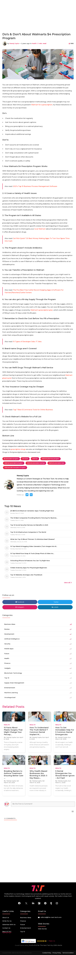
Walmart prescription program (14, 463)
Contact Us (6, 928)
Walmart (35, 458)
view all (67, 583)
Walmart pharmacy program (50, 458)
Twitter (55, 602)
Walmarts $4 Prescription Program (15, 467)
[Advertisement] (38, 22)
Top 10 (22, 931)
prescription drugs (18, 449)
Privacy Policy (57, 953)
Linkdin (55, 607)
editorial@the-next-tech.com (51, 917)
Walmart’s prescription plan (42, 310)
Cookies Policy (46, 953)
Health (34, 43)
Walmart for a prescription (41, 105)
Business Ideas (25, 917)
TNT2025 (25, 458)
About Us (5, 917)
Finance (23, 921)
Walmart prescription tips (56, 463)
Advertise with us (8, 924)
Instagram (20, 607)
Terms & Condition (68, 953)
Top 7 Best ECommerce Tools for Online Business (33, 410)
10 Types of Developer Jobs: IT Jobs (27, 342)
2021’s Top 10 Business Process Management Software (35, 186)
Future (22, 924)
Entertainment (25, 928)
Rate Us (52, 941)
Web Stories (42, 929)
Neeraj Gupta (14, 43)
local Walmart (40, 229)
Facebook (20, 602)
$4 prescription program (11, 458)
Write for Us (6, 921)
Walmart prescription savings (36, 463)
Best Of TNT (6, 931)
